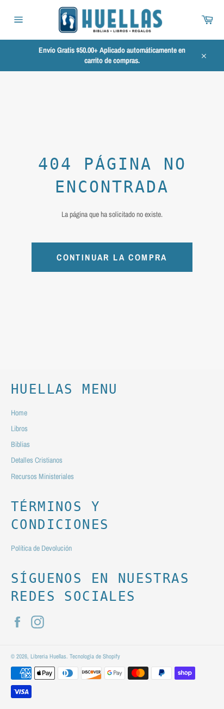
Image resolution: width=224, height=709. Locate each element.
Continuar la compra (112, 257)
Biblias (20, 444)
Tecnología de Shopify (95, 656)
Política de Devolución (41, 548)
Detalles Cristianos (37, 460)
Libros (19, 428)
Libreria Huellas (48, 656)
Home (19, 413)
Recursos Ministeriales (42, 476)
